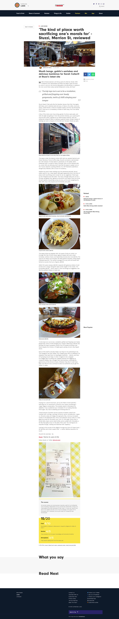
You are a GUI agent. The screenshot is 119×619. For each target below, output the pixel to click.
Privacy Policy (72, 598)
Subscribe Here (73, 596)
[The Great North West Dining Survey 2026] (93, 211)
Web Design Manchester (74, 616)
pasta (55, 545)
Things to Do (57, 13)
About (101, 13)
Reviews (46, 13)
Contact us (71, 592)
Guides (68, 13)
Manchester (19, 592)
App (93, 13)
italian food (51, 545)
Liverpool (18, 596)
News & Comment (34, 13)
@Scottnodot (56, 440)
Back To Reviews (29, 26)
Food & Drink (20, 13)
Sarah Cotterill (47, 67)
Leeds (18, 594)
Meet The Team (73, 602)
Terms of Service (73, 600)
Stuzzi (40, 437)
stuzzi (46, 545)
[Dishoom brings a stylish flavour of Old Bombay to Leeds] (93, 198)
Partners (77, 13)
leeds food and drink (71, 545)
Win (86, 13)
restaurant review (61, 545)
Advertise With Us (73, 594)
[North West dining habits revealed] (93, 205)
